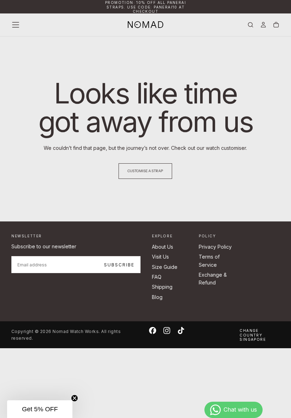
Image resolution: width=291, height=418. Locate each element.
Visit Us (160, 257)
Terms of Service (209, 260)
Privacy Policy (215, 247)
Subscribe (119, 264)
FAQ (156, 277)
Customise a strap (145, 171)
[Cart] (276, 25)
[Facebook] (152, 330)
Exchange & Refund (213, 279)
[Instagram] (167, 330)
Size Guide (164, 267)
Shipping (162, 287)
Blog (157, 297)
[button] (15, 25)
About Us (162, 247)
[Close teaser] (74, 398)
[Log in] (263, 25)
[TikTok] (181, 330)
